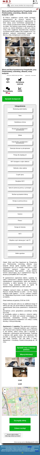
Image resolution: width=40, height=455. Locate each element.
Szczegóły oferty (20, 420)
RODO (37, 451)
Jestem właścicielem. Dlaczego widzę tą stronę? (12, 435)
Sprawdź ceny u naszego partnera (26, 348)
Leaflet (26, 415)
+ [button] (4, 389)
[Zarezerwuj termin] (37, 9)
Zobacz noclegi (20, 428)
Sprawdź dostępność (13, 99)
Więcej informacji (26, 354)
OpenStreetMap (33, 415)
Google (30, 446)
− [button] (4, 392)
